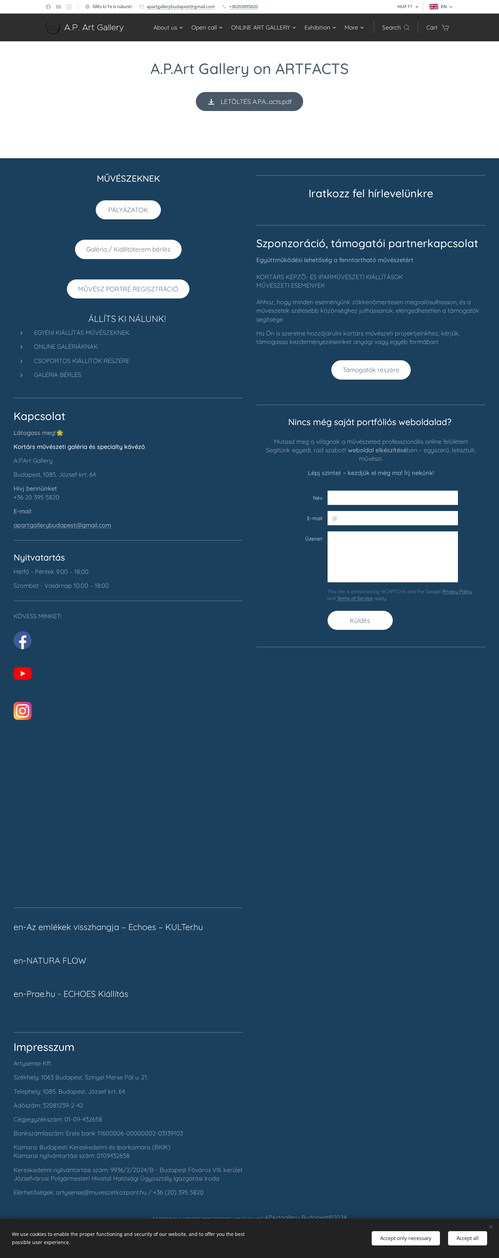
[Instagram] (68, 7)
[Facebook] (48, 7)
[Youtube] (58, 7)
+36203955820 (243, 6)
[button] (396, 27)
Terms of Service (355, 598)
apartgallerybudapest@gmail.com (181, 6)
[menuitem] (169, 27)
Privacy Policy (457, 591)
